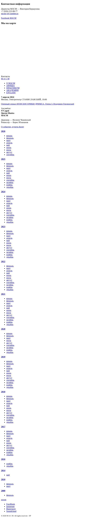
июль (8, 150)
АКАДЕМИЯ (12, 90)
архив (3, 500)
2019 (3, 357)
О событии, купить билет (12, 127)
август (9, 152)
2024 (3, 192)
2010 (3, 479)
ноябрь (9, 185)
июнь (8, 147)
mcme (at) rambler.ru (9, 13)
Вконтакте (11, 509)
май (8, 145)
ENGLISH (11, 93)
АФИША (10, 85)
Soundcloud (11, 511)
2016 (3, 459)
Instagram (10, 506)
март (8, 140)
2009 (3, 491)
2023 (3, 226)
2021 (3, 294)
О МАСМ (10, 83)
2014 (3, 470)
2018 (3, 392)
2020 (3, 329)
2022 (3, 261)
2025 (3, 159)
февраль (10, 138)
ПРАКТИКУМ (12, 88)
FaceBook (10, 504)
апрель (9, 143)
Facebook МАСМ (8, 18)
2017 (3, 427)
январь (9, 136)
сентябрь (10, 154)
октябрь (9, 182)
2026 (3, 131)
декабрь (9, 187)
